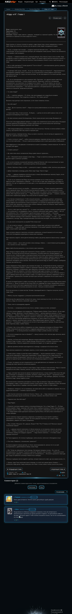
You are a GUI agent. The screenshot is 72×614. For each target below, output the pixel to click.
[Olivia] (9, 511)
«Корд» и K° (16, 474)
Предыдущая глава (15, 469)
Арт (36, 2)
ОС (30, 474)
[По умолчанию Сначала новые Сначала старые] (61, 491)
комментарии (57, 18)
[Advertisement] (36, 22)
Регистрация (63, 2)
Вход (41, 487)
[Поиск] (50, 2)
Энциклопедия (29, 2)
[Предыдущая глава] (50, 18)
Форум (20, 2)
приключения (22, 474)
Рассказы (43, 2)
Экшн (27, 474)
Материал (34, 497)
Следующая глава (57, 469)
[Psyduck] (9, 499)
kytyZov (63, 472)
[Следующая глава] (65, 18)
